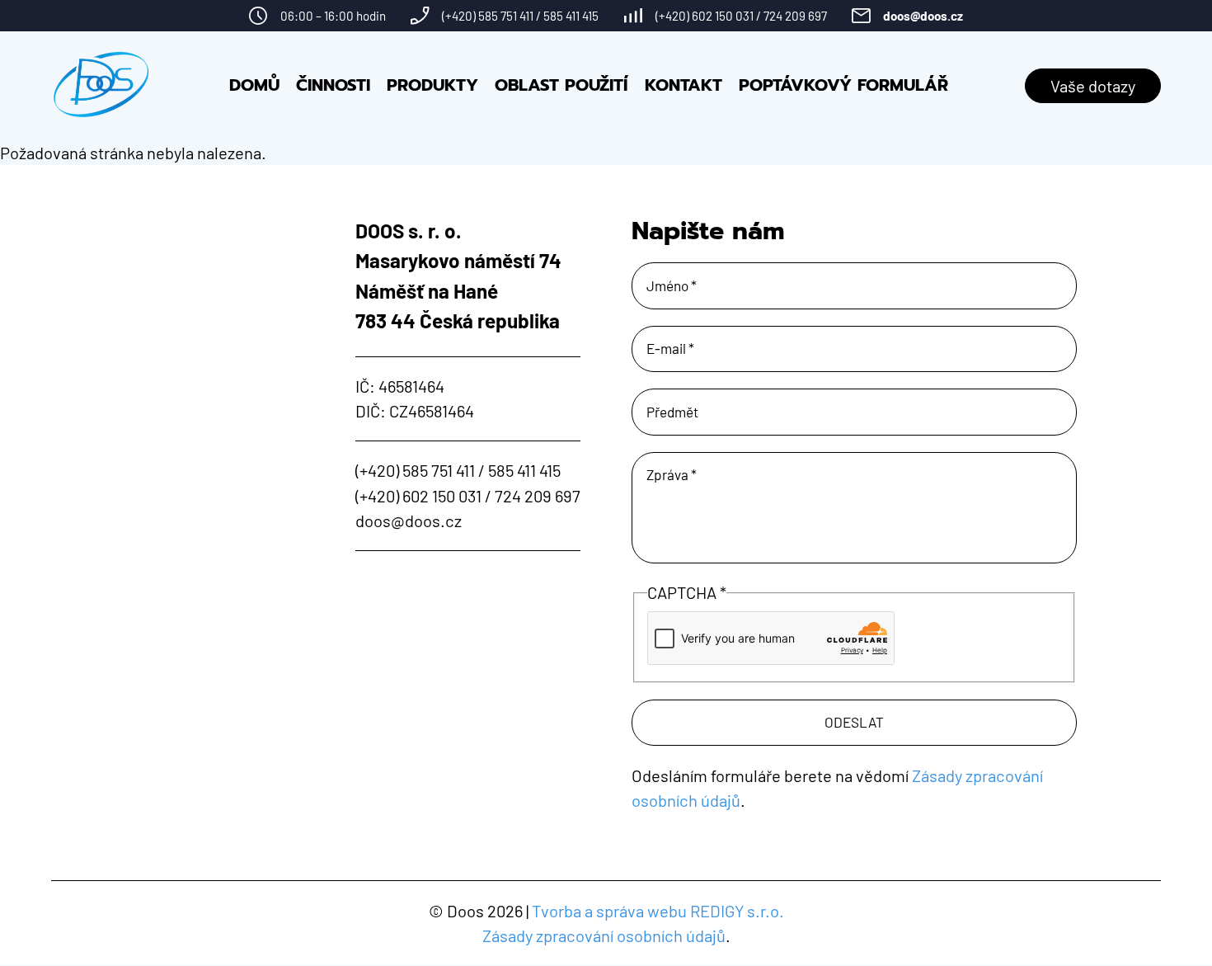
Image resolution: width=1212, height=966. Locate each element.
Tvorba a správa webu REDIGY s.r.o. (658, 911)
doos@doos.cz (923, 15)
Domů (254, 85)
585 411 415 (571, 15)
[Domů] (102, 86)
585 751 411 (505, 15)
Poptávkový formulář (843, 85)
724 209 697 (795, 15)
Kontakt (683, 85)
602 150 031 (723, 15)
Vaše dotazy (1092, 86)
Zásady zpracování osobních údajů (604, 935)
